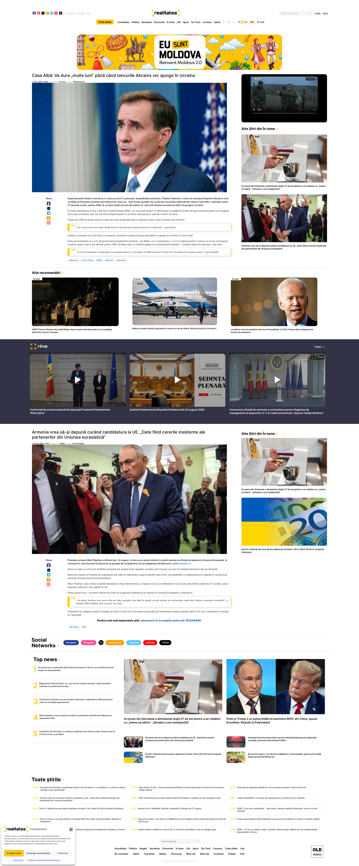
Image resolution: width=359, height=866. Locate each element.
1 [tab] (176, 418)
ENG (318, 13)
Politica (135, 22)
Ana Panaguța (78, 443)
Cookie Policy (18, 860)
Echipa (81, 13)
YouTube (150, 642)
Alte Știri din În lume (258, 129)
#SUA (99, 260)
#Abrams (73, 260)
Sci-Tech (196, 22)
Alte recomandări (46, 273)
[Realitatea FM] (242, 21)
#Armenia (74, 627)
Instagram (89, 642)
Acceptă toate (13, 853)
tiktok (60, 13)
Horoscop (176, 853)
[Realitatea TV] (251, 21)
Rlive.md (190, 853)
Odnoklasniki (49, 218)
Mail (49, 223)
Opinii (217, 22)
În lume (171, 22)
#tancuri (109, 260)
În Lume (62, 82)
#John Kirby (87, 260)
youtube (56, 13)
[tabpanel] (78, 384)
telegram (52, 13)
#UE (84, 627)
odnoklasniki (47, 13)
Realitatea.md (79, 82)
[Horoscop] (223, 22)
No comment (121, 853)
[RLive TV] (39, 347)
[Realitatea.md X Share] (48, 208)
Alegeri (143, 848)
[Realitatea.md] (317, 852)
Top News (149, 853)
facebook (34, 13)
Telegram (49, 213)
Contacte (70, 13)
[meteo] (234, 22)
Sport (186, 22)
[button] (71, 829)
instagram (38, 13)
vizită (174, 241)
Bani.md (204, 853)
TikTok (165, 642)
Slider (62, 443)
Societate (147, 22)
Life (179, 22)
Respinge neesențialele (38, 853)
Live (262, 22)
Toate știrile (104, 22)
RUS (325, 13)
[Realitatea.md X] (43, 13)
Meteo (162, 853)
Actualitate (123, 22)
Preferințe (62, 853)
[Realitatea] (194, 13)
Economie (159, 22)
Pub (89, 13)
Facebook (49, 204)
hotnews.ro (184, 563)
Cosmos (207, 22)
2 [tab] (178, 418)
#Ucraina (121, 260)
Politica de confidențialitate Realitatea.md (43, 860)
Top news (45, 659)
